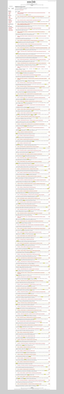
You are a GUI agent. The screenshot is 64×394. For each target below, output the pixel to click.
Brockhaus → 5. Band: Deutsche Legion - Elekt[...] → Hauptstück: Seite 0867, (28, 265)
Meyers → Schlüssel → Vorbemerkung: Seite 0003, (25, 332)
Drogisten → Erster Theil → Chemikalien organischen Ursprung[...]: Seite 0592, (31, 183)
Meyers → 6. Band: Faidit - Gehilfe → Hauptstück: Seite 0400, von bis (28, 146)
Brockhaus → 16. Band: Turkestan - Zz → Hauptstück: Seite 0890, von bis (29, 306)
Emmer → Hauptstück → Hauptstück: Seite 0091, (25, 135)
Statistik (9, 17)
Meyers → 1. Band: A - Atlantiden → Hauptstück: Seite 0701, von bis (28, 376)
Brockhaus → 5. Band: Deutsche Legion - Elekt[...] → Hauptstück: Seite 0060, (30, 120)
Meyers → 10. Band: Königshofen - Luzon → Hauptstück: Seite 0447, (31, 97)
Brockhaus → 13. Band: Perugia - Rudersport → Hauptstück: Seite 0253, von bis (31, 291)
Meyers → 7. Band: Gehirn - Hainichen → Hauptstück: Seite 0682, (29, 150)
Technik (9, 16)
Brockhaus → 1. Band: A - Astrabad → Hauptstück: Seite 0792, (28, 250)
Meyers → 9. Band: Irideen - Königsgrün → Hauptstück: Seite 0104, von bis (31, 55)
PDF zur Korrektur (11, 30)
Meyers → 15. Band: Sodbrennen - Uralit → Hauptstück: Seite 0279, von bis (29, 161)
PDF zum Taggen (11, 29)
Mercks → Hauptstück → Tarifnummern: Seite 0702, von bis (26, 350)
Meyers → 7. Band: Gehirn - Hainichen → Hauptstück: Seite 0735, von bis (31, 86)
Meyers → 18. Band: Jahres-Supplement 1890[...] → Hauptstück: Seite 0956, (31, 59)
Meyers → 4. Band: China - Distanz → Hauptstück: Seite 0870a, (29, 82)
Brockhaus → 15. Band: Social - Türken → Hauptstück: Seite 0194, (27, 295)
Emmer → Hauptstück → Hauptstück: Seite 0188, (25, 361)
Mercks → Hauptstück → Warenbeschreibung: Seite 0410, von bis (28, 172)
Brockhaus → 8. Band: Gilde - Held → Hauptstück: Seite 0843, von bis (30, 280)
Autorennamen (10, 20)
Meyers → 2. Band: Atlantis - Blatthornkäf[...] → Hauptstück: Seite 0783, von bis (30, 194)
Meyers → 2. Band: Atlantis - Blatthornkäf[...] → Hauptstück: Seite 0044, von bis (31, 380)
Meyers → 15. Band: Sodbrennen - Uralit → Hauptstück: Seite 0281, (26, 235)
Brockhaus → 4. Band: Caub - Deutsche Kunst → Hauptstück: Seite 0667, (28, 116)
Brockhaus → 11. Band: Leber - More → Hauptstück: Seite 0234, (27, 339)
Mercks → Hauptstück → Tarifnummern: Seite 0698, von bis (30, 40)
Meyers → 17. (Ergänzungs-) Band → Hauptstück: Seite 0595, (25, 239)
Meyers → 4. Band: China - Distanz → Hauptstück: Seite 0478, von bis (29, 317)
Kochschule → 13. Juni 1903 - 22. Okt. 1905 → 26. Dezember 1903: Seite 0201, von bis (30, 365)
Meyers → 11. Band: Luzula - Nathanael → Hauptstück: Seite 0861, (31, 228)
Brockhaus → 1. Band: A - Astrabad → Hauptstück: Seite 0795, (28, 254)
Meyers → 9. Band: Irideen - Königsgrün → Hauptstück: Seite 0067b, (30, 16)
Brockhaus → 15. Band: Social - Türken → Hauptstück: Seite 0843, (27, 302)
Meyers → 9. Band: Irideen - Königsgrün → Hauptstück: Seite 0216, (28, 209)
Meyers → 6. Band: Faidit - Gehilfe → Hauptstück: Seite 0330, (27, 205)
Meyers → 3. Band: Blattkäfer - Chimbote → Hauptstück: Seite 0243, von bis (28, 198)
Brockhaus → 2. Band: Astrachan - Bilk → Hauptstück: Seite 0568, (28, 261)
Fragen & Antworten (11, 27)
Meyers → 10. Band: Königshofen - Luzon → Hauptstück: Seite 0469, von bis (30, 328)
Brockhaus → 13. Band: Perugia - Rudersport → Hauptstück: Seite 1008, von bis (31, 343)
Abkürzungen (10, 21)
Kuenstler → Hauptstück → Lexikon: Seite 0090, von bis (26, 354)
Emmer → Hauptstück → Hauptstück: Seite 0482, (26, 187)
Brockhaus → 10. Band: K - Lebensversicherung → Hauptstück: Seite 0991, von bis (29, 284)
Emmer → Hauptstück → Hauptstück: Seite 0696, (28, 139)
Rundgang (10, 22)
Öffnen (49, 12)
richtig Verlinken (10, 18)
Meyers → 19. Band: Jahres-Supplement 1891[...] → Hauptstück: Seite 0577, (32, 47)
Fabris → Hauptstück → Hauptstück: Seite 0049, (29, 74)
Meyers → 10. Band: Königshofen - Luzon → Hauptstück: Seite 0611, (30, 224)
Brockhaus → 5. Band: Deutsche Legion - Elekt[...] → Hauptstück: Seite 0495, (27, 168)
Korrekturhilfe (10, 28)
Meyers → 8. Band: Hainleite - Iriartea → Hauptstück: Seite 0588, (27, 157)
